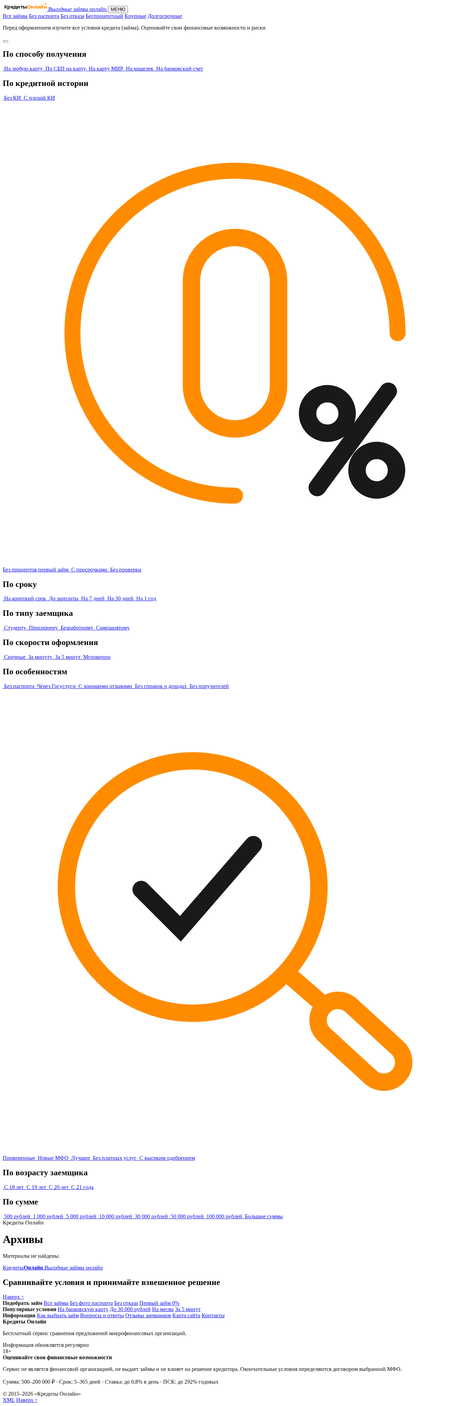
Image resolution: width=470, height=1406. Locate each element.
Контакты (213, 1315)
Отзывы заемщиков (148, 1315)
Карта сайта (186, 1315)
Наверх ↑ (27, 1400)
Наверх (13, 1297)
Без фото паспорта (91, 1303)
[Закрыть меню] (5, 41)
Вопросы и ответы (102, 1315)
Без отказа (72, 16)
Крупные (135, 16)
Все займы (15, 16)
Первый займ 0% (159, 1303)
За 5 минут (188, 1309)
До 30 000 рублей (130, 1309)
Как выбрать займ (58, 1315)
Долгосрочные (165, 16)
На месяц (163, 1309)
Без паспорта (44, 16)
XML (9, 1400)
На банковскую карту (83, 1309)
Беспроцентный (104, 16)
